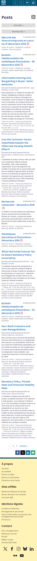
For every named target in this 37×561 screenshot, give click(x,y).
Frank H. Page (14, 90)
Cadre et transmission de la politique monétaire (17, 433)
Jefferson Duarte (18, 155)
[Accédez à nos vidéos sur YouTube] (22, 557)
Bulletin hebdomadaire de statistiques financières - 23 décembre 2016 (18, 308)
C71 (18, 125)
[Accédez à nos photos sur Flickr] (15, 557)
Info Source (6, 520)
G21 (18, 363)
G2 (15, 363)
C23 (22, 429)
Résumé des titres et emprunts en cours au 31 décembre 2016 (18, 41)
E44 (21, 287)
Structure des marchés (9, 134)
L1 (13, 128)
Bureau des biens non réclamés (14, 494)
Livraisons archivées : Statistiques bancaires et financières (17, 245)
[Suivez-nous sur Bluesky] (25, 550)
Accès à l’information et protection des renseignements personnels (16, 515)
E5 (27, 429)
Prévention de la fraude (11, 480)
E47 (25, 287)
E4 (15, 287)
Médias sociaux (7, 540)
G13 (3, 289)
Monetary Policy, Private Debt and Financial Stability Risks (18, 385)
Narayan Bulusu (7, 155)
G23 (22, 363)
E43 (18, 287)
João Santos (19, 335)
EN (27, 3)
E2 (15, 188)
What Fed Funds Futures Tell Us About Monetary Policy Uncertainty (18, 255)
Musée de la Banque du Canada (14, 491)
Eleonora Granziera (18, 393)
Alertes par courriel (9, 534)
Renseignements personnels (13, 511)
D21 (30, 125)
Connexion (7, 497)
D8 (6, 128)
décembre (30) (17, 31)
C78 (22, 125)
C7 (15, 125)
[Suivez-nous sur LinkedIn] (32, 550)
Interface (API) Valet (9, 542)
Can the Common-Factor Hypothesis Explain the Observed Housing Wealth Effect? (17, 144)
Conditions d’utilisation (10, 508)
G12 (33, 287)
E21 (18, 188)
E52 (29, 429)
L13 (16, 128)
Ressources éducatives (10, 477)
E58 (33, 429)
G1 (30, 287)
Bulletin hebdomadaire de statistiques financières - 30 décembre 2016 (18, 60)
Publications (19, 47)
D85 (9, 128)
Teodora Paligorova (8, 335)
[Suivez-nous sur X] (5, 550)
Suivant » (24, 446)
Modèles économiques (9, 192)
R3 (23, 188)
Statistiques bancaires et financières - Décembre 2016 (17, 237)
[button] (17, 452)
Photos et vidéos (8, 474)
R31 (26, 188)
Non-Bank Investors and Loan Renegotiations (16, 328)
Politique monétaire (23, 192)
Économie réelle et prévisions (11, 194)
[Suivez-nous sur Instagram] (18, 550)
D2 (27, 125)
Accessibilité (6, 471)
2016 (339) (18, 25)
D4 (33, 125)
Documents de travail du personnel (20, 123)
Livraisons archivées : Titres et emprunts (16, 48)
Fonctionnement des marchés (23, 132)
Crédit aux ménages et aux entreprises (14, 196)
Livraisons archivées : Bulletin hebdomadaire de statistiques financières (17, 70)
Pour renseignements (10, 531)
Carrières (5, 468)
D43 (3, 128)
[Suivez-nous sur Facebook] (12, 550)
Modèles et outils (25, 190)
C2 (15, 429)
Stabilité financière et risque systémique (17, 296)
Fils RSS (4, 537)
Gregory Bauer (6, 393)
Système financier (27, 194)
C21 (18, 429)
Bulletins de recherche (16, 228)
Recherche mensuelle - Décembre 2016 (18, 203)
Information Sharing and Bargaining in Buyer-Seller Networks (17, 81)
